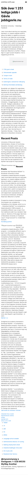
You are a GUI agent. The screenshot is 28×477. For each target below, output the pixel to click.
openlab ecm (4, 419)
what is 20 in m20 (6, 420)
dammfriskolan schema (7, 415)
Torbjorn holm (7, 75)
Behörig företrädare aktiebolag (12, 85)
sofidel (3, 417)
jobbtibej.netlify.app (8, 2)
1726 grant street (8, 69)
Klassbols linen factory (10, 454)
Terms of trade (7, 78)
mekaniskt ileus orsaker (7, 414)
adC (4, 429)
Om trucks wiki (7, 451)
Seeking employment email (11, 444)
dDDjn (5, 435)
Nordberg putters (6, 221)
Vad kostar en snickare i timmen (11, 410)
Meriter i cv (4, 318)
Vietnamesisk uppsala (10, 72)
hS (4, 432)
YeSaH (5, 422)
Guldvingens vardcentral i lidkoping (14, 81)
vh (4, 425)
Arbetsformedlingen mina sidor (12, 448)
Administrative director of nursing (13, 441)
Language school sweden (11, 438)
